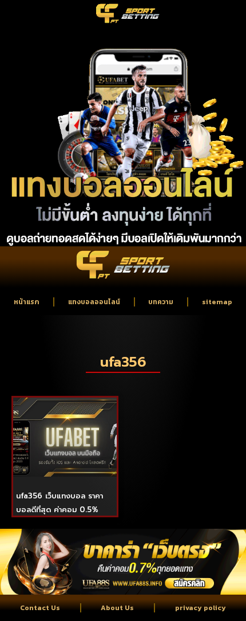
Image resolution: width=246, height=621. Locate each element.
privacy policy (200, 608)
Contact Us (40, 608)
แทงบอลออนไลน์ (94, 302)
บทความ (160, 302)
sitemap (217, 302)
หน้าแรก (26, 302)
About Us (117, 608)
